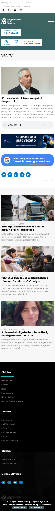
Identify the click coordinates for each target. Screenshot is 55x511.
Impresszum (7, 393)
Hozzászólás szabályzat (12, 401)
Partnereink (6, 420)
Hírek (3, 389)
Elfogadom (19, 508)
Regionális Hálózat (9, 440)
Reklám (4, 385)
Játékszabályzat (8, 459)
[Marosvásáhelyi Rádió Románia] (11, 20)
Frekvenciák (6, 381)
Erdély (3, 224)
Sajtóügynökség (8, 424)
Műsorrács (6, 428)
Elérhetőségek (7, 397)
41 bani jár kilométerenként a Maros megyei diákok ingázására (22, 228)
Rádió (4, 436)
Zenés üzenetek (8, 463)
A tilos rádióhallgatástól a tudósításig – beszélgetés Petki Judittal (25, 334)
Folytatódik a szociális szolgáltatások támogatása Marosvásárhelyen (24, 279)
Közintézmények (8, 432)
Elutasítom (36, 508)
